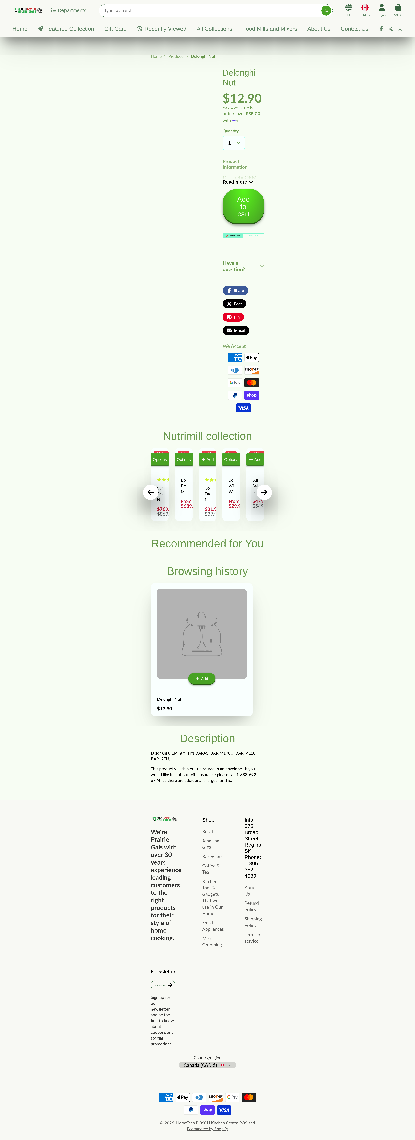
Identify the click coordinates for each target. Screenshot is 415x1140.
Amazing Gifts (210, 844)
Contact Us (354, 29)
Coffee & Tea (211, 869)
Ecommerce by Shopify (207, 1128)
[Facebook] (381, 28)
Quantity (231, 130)
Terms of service (253, 938)
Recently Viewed (165, 29)
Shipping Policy (253, 922)
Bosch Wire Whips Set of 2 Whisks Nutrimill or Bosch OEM (231, 484)
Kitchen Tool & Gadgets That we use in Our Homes (212, 897)
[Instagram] (400, 28)
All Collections (214, 29)
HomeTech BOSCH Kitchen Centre (207, 1122)
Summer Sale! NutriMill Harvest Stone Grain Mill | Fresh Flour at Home (160, 484)
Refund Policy (252, 906)
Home (19, 29)
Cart (398, 10)
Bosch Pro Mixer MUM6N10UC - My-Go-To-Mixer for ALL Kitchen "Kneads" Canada (184, 484)
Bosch (208, 831)
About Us (318, 29)
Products (176, 56)
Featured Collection (69, 29)
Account (382, 10)
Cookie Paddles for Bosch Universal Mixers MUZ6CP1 (208, 484)
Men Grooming (212, 941)
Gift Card (115, 29)
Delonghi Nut (202, 649)
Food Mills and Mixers (269, 29)
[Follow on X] (390, 28)
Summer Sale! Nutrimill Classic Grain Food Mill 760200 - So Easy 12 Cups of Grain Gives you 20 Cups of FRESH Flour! (255, 484)
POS (243, 1122)
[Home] (27, 10)
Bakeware (212, 856)
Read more (235, 182)
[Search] (326, 10)
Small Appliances (213, 926)
